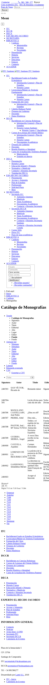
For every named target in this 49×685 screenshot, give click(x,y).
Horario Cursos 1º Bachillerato (34, 130)
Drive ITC (15, 232)
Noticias (9, 629)
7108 (9, 497)
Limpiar (9, 365)
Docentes (15, 114)
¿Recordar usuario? (22, 283)
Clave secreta (13, 272)
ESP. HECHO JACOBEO (17, 36)
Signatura (15, 346)
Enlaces (14, 62)
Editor (14, 361)
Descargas (15, 59)
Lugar (13, 358)
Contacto (15, 64)
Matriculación (22, 154)
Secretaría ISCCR (18, 209)
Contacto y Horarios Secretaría (24, 171)
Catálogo (15, 43)
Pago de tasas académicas (22, 235)
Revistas (20, 48)
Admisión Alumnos (25, 197)
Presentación (16, 52)
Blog (13, 190)
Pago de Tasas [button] (7, 7)
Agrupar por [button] (11, 342)
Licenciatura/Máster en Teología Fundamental (25, 539)
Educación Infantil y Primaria (23, 166)
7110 (9, 502)
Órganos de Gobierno (20, 111)
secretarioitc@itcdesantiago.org (18, 661)
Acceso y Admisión (19, 180)
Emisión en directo (24, 156)
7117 (9, 519)
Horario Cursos (23, 87)
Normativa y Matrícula (20, 168)
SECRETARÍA (12, 38)
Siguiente (10, 521)
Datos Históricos (18, 116)
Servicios (15, 57)
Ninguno (15, 344)
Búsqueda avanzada (14, 368)
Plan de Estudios (18, 182)
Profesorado (16, 185)
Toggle (9, 316)
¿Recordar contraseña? (23, 285)
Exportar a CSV (18, 373)
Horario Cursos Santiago (27, 128)
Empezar (10, 493)
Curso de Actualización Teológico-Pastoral (29, 152)
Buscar (37, 2)
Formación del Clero (19, 102)
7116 (9, 516)
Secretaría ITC (17, 194)
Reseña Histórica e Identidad (23, 149)
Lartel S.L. (19, 675)
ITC (8, 29)
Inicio (8, 293)
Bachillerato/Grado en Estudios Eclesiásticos (24, 536)
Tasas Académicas (24, 201)
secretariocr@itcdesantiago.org (20, 666)
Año (13, 356)
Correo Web (16, 230)
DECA (9, 33)
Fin (8, 523)
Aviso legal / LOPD (14, 632)
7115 (9, 514)
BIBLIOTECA (12, 40)
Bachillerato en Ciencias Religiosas (26, 121)
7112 (9, 507)
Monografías (22, 45)
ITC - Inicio (11, 679)
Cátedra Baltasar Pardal (21, 109)
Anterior (10, 495)
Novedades (21, 50)
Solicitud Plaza (17, 187)
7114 (9, 512)
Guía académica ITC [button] (9, 5)
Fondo (14, 363)
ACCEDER (11, 67)
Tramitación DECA (19, 173)
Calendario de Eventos (15, 639)
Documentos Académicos (27, 142)
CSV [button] (8, 370)
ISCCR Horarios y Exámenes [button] (31, 5)
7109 (9, 500)
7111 (9, 504)
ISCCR (9, 31)
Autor (13, 349)
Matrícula (21, 199)
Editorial (15, 354)
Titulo (13, 351)
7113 (9, 509)
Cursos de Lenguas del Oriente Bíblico (27, 133)
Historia (14, 55)
